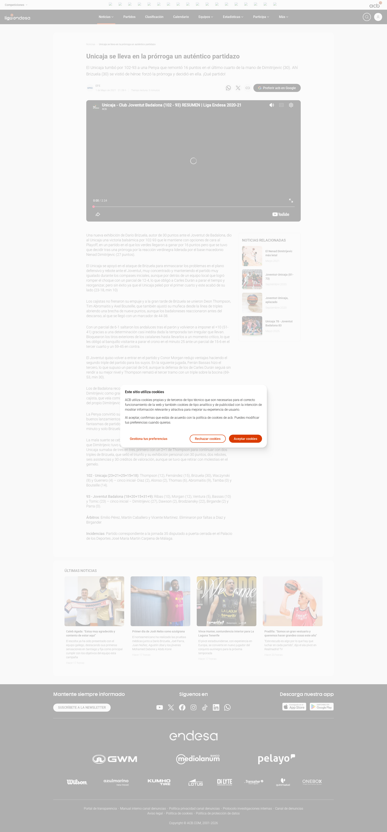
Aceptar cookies (245, 438)
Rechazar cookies (208, 438)
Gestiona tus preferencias (148, 438)
